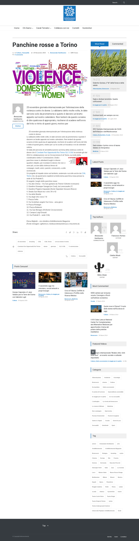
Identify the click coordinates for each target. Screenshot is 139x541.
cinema (104, 382)
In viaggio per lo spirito (100, 105)
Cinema (94, 458)
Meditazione (95, 477)
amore (94, 444)
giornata (53, 246)
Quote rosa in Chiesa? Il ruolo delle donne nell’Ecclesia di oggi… (115, 308)
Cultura (18, 53)
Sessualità (25, 53)
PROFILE (18, 126)
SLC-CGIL (62, 246)
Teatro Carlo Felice (98, 496)
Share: (15, 232)
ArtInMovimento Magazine (113, 448)
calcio (121, 453)
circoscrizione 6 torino (62, 241)
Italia (106, 467)
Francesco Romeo (118, 236)
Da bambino (101, 135)
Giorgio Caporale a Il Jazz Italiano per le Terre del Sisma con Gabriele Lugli (23, 294)
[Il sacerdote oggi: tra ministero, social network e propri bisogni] (50, 277)
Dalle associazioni (101, 361)
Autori (116, 537)
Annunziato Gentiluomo (58, 53)
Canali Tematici (42, 28)
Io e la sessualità (114, 396)
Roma (114, 487)
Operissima (108, 411)
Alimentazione (97, 88)
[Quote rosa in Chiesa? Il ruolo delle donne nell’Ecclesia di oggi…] (96, 308)
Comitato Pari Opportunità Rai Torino (29, 246)
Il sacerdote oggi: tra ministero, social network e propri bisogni (49, 288)
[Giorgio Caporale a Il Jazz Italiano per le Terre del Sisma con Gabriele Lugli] (23, 280)
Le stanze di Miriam (98, 406)
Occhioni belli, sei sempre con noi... (106, 115)
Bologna (104, 453)
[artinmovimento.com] (69, 17)
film (109, 458)
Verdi (119, 511)
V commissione (73, 246)
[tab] (100, 45)
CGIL (39, 241)
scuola (94, 491)
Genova (94, 463)
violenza (20, 251)
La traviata (120, 467)
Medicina (75, 299)
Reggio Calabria (97, 487)
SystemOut (111, 491)
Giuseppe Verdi (96, 467)
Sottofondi (105, 425)
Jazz (112, 467)
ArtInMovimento (97, 448)
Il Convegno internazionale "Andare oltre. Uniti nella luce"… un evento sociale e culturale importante (108, 355)
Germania (103, 463)
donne (45, 246)
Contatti (75, 28)
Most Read (99, 44)
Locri (93, 472)
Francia (116, 458)
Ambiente (107, 377)
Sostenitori (87, 28)
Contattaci (124, 537)
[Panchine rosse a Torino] (49, 78)
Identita (109, 537)
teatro (120, 491)
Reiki (106, 487)
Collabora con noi (61, 28)
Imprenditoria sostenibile (115, 392)
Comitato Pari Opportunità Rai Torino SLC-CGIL (54, 152)
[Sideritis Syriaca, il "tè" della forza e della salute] (109, 62)
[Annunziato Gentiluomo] (17, 109)
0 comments (19, 55)
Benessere (42, 294)
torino (110, 501)
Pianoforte (110, 482)
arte (118, 444)
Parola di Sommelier (98, 416)
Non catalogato (96, 411)
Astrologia (117, 377)
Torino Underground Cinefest (101, 506)
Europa (102, 458)
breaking (32, 241)
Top (44, 525)
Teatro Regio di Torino (98, 501)
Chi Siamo (27, 28)
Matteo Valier (103, 472)
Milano (105, 477)
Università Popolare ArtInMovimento (103, 511)
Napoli (94, 482)
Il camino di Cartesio (98, 392)
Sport (113, 425)
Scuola (108, 135)
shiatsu (102, 491)
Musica (120, 477)
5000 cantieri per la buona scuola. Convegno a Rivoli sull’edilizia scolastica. (100, 295)
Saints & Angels (97, 420)
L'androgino (95, 401)
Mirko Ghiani (102, 275)
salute (121, 487)
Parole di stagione (113, 416)
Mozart (112, 477)
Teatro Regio (111, 496)
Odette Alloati (115, 255)
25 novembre (22, 241)
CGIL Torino (48, 241)
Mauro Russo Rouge (116, 472)
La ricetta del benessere (110, 401)
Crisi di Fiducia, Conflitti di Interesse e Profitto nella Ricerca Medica (74, 293)
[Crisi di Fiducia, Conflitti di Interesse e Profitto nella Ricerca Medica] (76, 279)
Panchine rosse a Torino (44, 44)
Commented (117, 44)
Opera (101, 482)
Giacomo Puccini (115, 463)
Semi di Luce (117, 420)
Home (16, 28)
